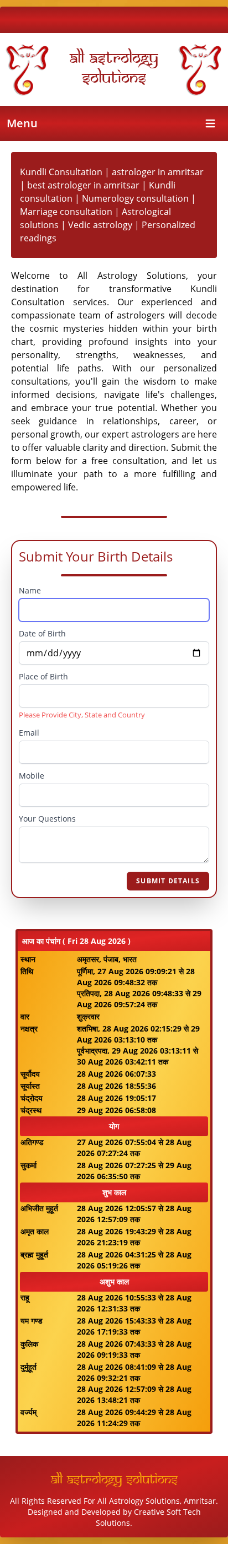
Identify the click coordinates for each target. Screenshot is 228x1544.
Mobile (31, 775)
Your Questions (47, 818)
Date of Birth (42, 633)
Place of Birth (43, 676)
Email (29, 732)
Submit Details (168, 881)
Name (30, 590)
